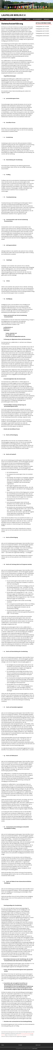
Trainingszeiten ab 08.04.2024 (42, 35)
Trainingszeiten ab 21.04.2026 (42, 26)
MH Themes (35, 1048)
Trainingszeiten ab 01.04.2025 (42, 31)
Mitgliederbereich (37, 19)
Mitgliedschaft (18, 19)
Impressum (46, 19)
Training (28, 19)
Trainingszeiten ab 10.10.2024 (42, 33)
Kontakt (20, 1045)
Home (2, 19)
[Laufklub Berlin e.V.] (26, 11)
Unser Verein (9, 19)
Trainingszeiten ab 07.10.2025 (42, 28)
